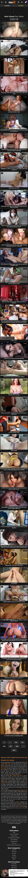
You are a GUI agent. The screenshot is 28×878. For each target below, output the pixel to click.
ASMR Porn (17, 876)
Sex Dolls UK (23, 876)
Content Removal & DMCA (14, 837)
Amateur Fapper (5, 876)
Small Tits (14, 857)
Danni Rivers (14, 865)
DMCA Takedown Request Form (14, 845)
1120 (14, 750)
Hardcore (14, 849)
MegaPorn (12, 876)
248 (17, 746)
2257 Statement (14, 839)
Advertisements (14, 841)
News (14, 832)
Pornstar (14, 853)
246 (4, 746)
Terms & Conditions (14, 834)
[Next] (23, 746)
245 (22, 742)
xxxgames (7, 5)
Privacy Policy (14, 836)
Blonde (14, 858)
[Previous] (9, 742)
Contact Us (14, 843)
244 (16, 742)
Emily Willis (14, 863)
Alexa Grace (14, 867)
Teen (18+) (14, 851)
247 (10, 746)
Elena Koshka (14, 869)
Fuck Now (20, 5)
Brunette (14, 855)
